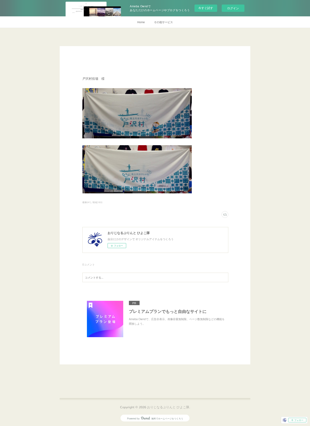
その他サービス (163, 22)
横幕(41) (86, 202)
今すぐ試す (205, 8)
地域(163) (97, 202)
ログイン (233, 8)
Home (141, 22)
